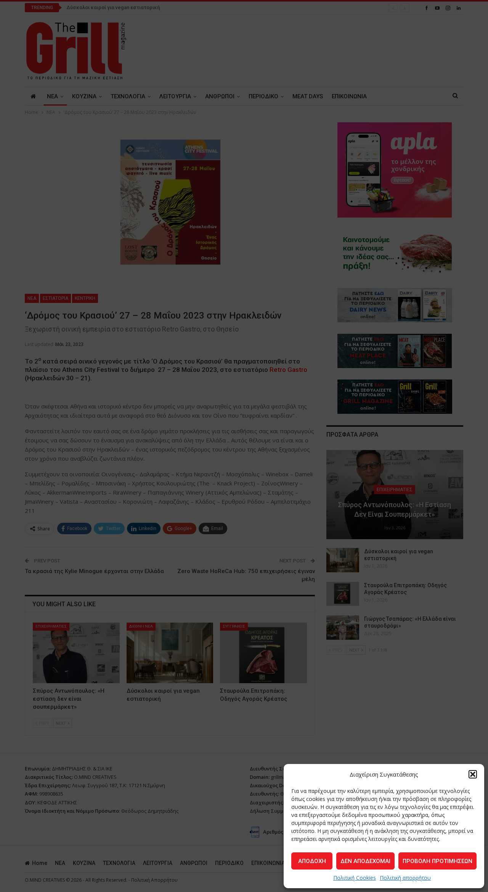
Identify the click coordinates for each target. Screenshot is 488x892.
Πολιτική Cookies (354, 877)
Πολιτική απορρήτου (405, 877)
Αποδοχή (312, 861)
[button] (473, 774)
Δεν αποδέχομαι (365, 861)
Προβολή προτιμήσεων (437, 861)
